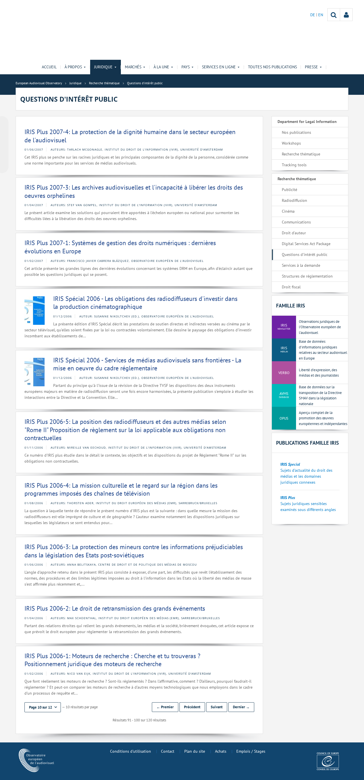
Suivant (217, 707)
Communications (296, 222)
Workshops (291, 143)
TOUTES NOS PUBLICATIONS (272, 66)
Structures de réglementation (307, 276)
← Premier (165, 707)
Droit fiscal (291, 287)
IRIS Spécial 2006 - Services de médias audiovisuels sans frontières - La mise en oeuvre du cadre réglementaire (147, 364)
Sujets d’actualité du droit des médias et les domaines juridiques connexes (306, 476)
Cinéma (288, 211)
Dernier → (241, 707)
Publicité (289, 189)
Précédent (192, 707)
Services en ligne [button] (219, 66)
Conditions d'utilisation (130, 751)
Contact (167, 751)
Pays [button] (185, 66)
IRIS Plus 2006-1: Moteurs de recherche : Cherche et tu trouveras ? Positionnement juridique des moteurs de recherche (112, 660)
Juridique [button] (103, 66)
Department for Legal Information (307, 121)
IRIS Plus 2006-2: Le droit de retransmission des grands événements (114, 608)
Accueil (49, 66)
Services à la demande (301, 265)
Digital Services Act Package (306, 243)
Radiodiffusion (294, 200)
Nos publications (296, 132)
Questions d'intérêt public (304, 254)
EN (320, 14)
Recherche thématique (301, 154)
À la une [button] (161, 66)
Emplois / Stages (250, 751)
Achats (220, 751)
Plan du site (194, 751)
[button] (42, 707)
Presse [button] (311, 66)
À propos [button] (73, 66)
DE (313, 14)
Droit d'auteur (294, 232)
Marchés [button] (133, 66)
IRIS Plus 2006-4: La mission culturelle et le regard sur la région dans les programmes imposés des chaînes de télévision (121, 489)
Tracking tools (294, 164)
